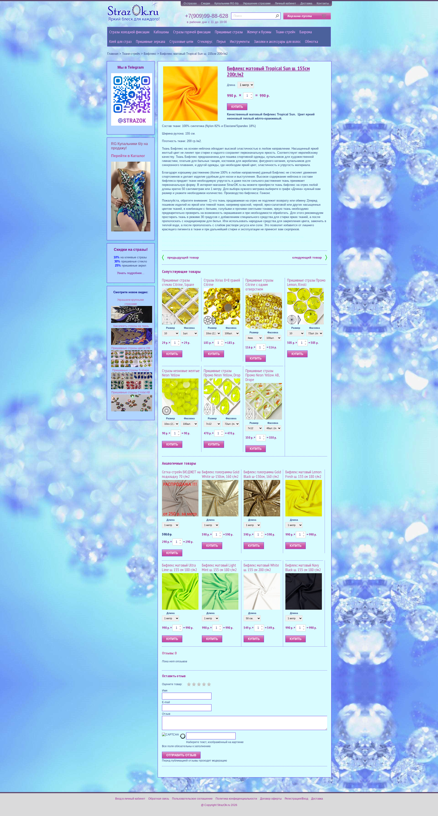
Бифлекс (150, 53)
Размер (170, 327)
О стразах (190, 3)
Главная (112, 53)
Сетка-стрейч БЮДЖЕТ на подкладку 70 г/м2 (181, 474)
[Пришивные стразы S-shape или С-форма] (131, 388)
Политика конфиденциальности (236, 798)
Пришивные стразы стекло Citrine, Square (178, 282)
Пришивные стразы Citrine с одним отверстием (259, 284)
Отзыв (166, 713)
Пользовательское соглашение (192, 798)
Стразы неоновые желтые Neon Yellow (181, 373)
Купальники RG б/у (226, 3)
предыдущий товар (180, 257)
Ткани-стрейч (285, 31)
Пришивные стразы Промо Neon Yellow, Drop (222, 373)
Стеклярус (205, 41)
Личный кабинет (285, 3)
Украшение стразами (257, 3)
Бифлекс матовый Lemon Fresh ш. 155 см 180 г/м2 (303, 474)
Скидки (205, 3)
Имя (164, 690)
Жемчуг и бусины (259, 31)
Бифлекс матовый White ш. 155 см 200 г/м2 (261, 567)
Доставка (306, 3)
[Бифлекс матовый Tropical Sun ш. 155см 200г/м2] (190, 93)
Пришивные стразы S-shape (130, 370)
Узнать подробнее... (130, 273)
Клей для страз (120, 41)
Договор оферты (271, 798)
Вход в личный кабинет (130, 798)
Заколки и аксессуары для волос (277, 41)
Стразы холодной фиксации (129, 31)
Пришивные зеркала (150, 41)
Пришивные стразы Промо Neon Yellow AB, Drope (262, 375)
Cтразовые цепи (181, 41)
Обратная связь (158, 798)
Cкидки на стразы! (131, 249)
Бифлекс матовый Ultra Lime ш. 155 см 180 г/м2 (179, 567)
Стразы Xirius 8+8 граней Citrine (222, 282)
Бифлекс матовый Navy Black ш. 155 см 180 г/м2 (303, 567)
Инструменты (240, 41)
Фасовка (189, 327)
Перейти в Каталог (128, 156)
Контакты (323, 3)
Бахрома (306, 31)
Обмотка (311, 41)
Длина (231, 85)
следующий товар (309, 257)
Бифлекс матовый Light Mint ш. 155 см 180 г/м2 (219, 567)
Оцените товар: (172, 684)
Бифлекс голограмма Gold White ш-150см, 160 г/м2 (220, 474)
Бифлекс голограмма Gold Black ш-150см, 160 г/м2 (262, 474)
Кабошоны (161, 31)
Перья (221, 41)
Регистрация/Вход (296, 798)
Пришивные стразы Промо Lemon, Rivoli (306, 282)
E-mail (166, 702)
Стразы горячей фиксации (192, 31)
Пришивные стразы (229, 31)
